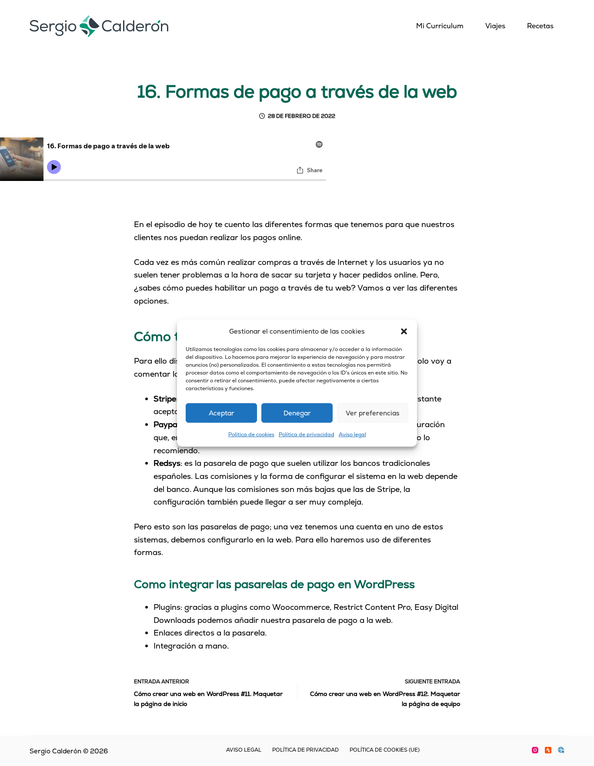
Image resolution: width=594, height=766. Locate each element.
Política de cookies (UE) (385, 750)
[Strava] (548, 750)
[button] (404, 331)
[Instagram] (535, 750)
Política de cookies (251, 434)
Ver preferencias (373, 413)
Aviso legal (352, 434)
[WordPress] (561, 750)
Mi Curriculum (440, 25)
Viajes (495, 25)
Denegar (297, 413)
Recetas (540, 25)
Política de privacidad (306, 434)
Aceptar (221, 413)
